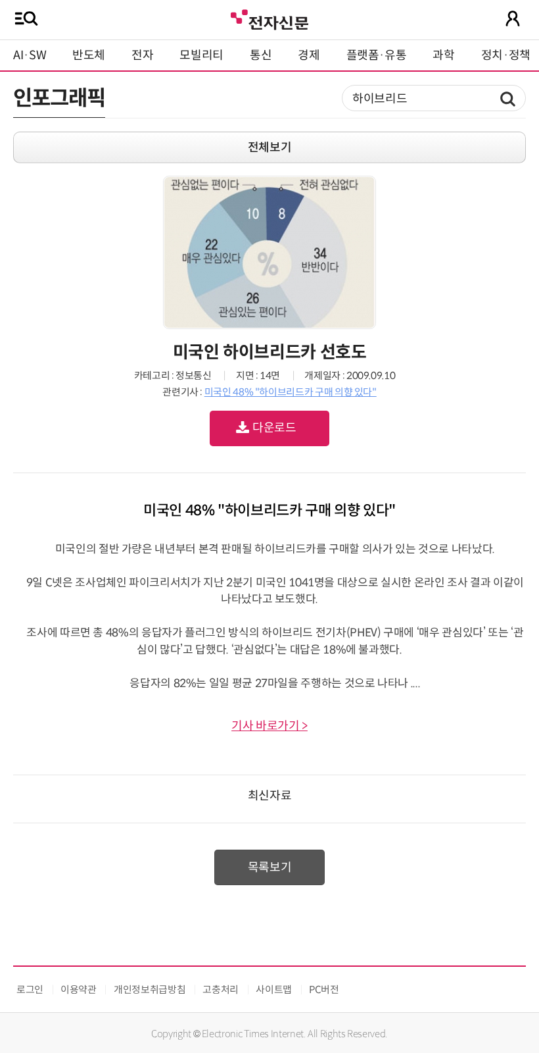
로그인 (29, 989)
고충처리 (220, 989)
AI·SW (29, 55)
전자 (142, 55)
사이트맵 (274, 989)
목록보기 (270, 867)
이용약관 (78, 989)
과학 (443, 55)
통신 (260, 55)
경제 (308, 55)
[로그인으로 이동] (513, 18)
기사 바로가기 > (269, 726)
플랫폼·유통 (376, 55)
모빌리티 (201, 55)
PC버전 (324, 989)
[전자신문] (269, 18)
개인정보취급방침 (149, 989)
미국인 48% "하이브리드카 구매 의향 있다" (290, 392)
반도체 (88, 55)
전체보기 (270, 147)
